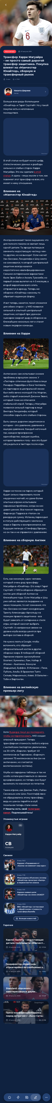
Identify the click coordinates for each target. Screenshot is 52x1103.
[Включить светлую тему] (40, 5)
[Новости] (26, 1097)
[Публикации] (35, 1097)
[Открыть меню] (45, 5)
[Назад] (6, 5)
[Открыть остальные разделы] (46, 1097)
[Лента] (18, 1097)
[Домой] (9, 1097)
